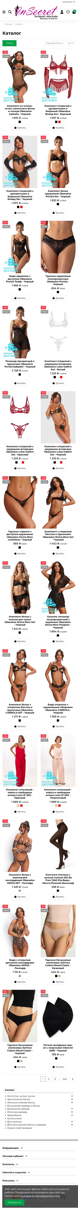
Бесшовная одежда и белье (23, 1105)
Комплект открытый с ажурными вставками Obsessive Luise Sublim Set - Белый (58, 365)
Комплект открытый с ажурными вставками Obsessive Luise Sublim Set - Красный (20, 450)
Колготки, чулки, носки (21, 1096)
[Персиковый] (18, 805)
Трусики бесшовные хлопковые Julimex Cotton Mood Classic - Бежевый (58, 964)
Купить (21, 127)
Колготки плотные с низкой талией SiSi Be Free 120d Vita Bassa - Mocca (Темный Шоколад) (58, 878)
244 (65, 1079)
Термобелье (14, 1115)
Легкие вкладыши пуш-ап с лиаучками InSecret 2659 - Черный (58, 1048)
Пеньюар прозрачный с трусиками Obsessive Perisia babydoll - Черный (20, 364)
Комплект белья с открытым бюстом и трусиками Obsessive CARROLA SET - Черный (20, 708)
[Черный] (20, 122)
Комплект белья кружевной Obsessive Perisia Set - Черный (58, 194)
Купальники (14, 1118)
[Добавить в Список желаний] (34, 55)
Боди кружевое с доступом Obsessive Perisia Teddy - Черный (20, 279)
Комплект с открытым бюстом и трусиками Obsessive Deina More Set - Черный (58, 535)
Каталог (10, 1090)
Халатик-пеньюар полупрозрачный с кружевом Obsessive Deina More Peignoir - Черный (58, 622)
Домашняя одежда (18, 1108)
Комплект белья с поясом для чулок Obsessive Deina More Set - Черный (20, 620)
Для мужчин (14, 1121)
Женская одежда (17, 1112)
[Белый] (58, 377)
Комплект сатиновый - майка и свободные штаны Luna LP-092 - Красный (20, 793)
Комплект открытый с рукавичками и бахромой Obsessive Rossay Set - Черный (20, 195)
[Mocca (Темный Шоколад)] (58, 891)
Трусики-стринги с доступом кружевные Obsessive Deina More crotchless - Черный (20, 535)
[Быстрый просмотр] (34, 62)
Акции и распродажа (19, 1127)
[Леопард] (20, 891)
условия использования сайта (40, 1195)
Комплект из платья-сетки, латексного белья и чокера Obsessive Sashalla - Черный (20, 109)
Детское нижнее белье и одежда (26, 1124)
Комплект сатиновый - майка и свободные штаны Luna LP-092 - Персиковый (58, 793)
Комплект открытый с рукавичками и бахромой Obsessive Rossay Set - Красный (58, 109)
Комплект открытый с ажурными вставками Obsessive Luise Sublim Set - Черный (58, 450)
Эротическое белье (18, 1099)
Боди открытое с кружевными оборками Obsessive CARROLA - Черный (58, 708)
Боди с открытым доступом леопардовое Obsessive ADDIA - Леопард (20, 964)
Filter (9, 43)
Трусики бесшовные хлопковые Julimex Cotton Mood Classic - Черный (20, 1049)
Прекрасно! (14, 1202)
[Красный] (59, 122)
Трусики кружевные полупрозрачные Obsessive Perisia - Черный (58, 280)
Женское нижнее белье (21, 1102)
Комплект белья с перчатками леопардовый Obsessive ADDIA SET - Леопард (20, 878)
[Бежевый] (59, 976)
